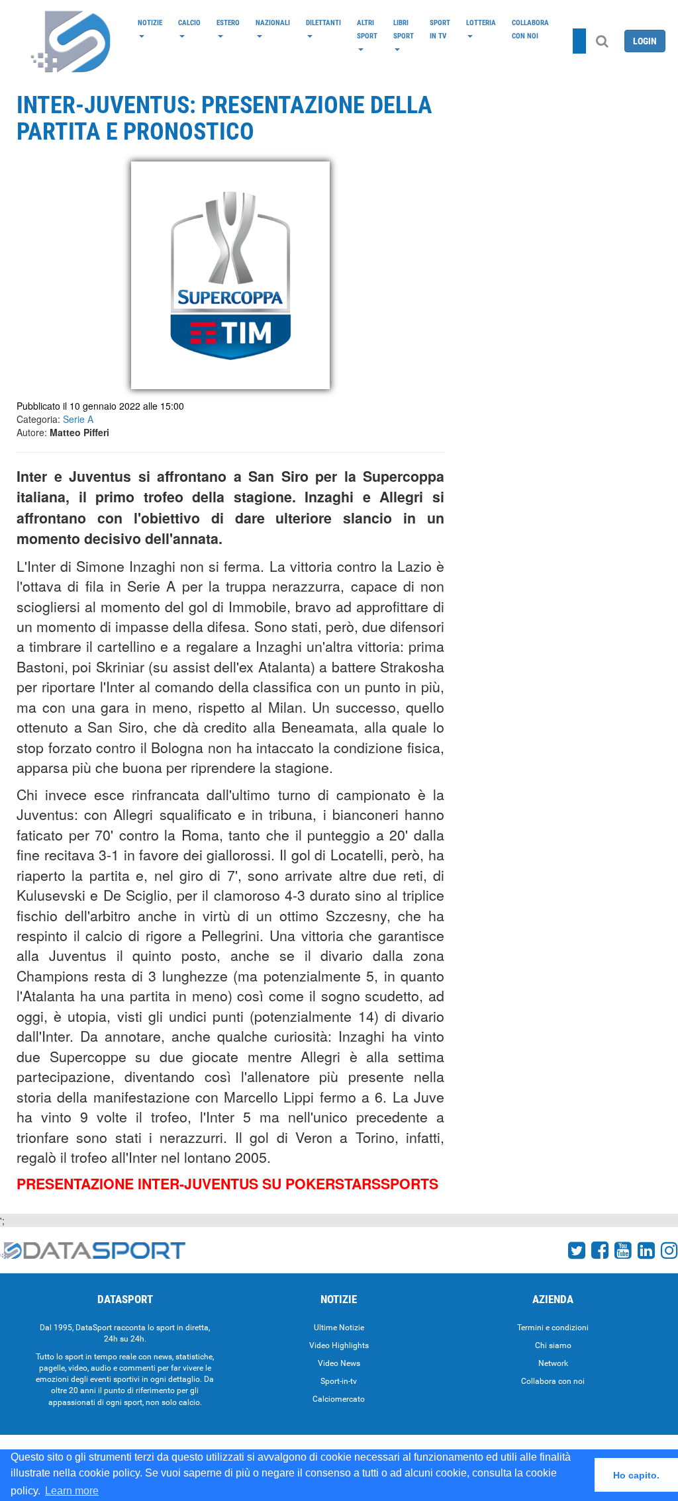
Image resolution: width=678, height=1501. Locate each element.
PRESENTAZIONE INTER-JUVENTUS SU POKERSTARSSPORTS (227, 1183)
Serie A (78, 419)
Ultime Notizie (339, 1327)
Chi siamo (553, 1345)
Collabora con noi (530, 29)
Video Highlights (339, 1345)
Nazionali (273, 22)
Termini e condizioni (553, 1327)
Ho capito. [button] (636, 1475)
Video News (339, 1363)
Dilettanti (323, 22)
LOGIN (645, 41)
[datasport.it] (71, 41)
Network (553, 1363)
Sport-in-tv (338, 1381)
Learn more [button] (72, 1490)
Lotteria (481, 22)
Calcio (189, 22)
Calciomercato (339, 1399)
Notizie (150, 22)
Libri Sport (403, 29)
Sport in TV (440, 29)
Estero (228, 22)
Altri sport (367, 29)
